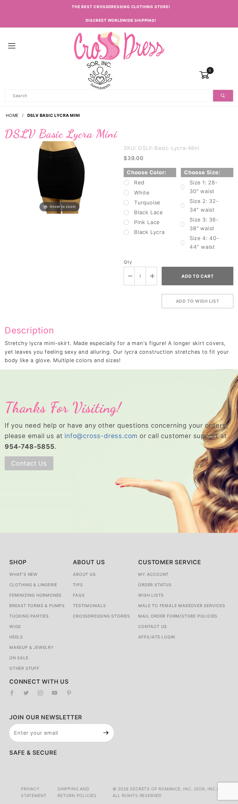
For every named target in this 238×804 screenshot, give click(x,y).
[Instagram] (42, 695)
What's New (23, 574)
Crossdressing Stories (101, 616)
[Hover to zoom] (59, 177)
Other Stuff (24, 668)
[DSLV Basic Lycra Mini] (59, 177)
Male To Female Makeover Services (181, 605)
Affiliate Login (156, 636)
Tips (78, 584)
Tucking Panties (29, 616)
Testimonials (89, 605)
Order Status (155, 584)
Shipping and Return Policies (77, 792)
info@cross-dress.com (101, 436)
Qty (128, 262)
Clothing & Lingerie (33, 584)
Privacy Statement (34, 792)
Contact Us (29, 463)
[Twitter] (29, 695)
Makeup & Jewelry (31, 647)
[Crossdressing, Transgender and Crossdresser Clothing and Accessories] (118, 45)
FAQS (78, 595)
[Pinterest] (71, 695)
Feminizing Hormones (35, 595)
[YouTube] (57, 695)
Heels (16, 636)
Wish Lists (151, 595)
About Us (84, 574)
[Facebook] (14, 695)
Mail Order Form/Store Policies (177, 616)
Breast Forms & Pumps (37, 605)
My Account (153, 574)
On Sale (18, 657)
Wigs (15, 626)
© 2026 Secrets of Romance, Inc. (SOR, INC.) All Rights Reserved (166, 792)
